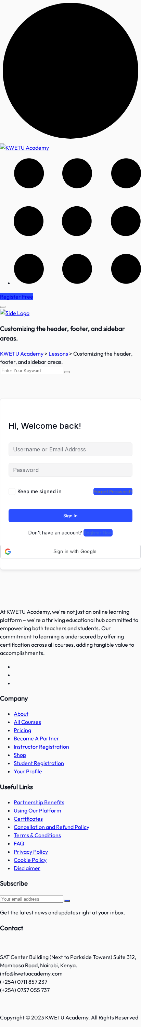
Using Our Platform (37, 810)
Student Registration (39, 763)
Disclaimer (27, 868)
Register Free (16, 296)
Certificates (28, 818)
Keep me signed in (39, 491)
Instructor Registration (41, 746)
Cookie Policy (30, 859)
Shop (20, 754)
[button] (70, 551)
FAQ (19, 843)
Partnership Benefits (39, 802)
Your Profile (28, 771)
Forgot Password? (112, 491)
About (21, 713)
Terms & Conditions (37, 835)
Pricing (22, 730)
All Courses (27, 721)
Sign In (70, 515)
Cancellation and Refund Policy (51, 826)
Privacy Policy (31, 851)
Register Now (98, 533)
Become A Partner (36, 738)
